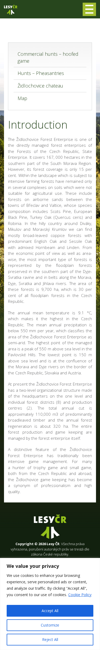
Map (22, 98)
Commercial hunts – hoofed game (48, 57)
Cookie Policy (79, 594)
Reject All (50, 639)
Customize (50, 625)
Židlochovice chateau (40, 85)
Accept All (50, 610)
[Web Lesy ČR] (10, 10)
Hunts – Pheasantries (41, 73)
